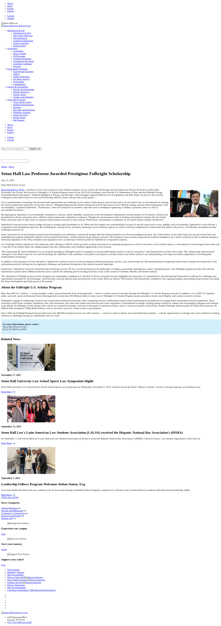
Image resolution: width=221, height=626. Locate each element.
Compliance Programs (23, 61)
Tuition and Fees (21, 43)
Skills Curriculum (21, 76)
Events (10, 8)
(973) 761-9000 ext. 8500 (19, 622)
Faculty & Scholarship (17, 87)
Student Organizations (23, 105)
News (9, 6)
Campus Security (15, 582)
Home (4, 167)
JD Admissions (20, 38)
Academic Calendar (22, 64)
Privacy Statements (16, 585)
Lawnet (10, 16)
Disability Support (21, 112)
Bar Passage (19, 120)
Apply (4, 549)
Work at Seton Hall (16, 577)
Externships (18, 82)
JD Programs (19, 56)
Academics (12, 48)
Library (10, 11)
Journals (17, 66)
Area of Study (19, 53)
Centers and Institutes (23, 97)
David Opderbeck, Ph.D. (12, 190)
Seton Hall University (17, 580)
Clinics (16, 74)
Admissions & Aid (16, 30)
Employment (19, 117)
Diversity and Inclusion (24, 110)
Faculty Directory (21, 92)
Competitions (19, 84)
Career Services (20, 115)
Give (3, 565)
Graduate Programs (22, 58)
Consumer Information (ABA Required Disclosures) (31, 590)
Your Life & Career (16, 99)
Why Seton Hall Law (23, 35)
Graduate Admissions (23, 41)
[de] (220, 625)
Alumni (10, 18)
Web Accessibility (15, 575)
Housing (17, 107)
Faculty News (19, 94)
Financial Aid (19, 46)
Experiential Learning (17, 69)
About (10, 3)
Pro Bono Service (21, 79)
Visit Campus (13, 570)
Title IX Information (16, 587)
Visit (3, 534)
